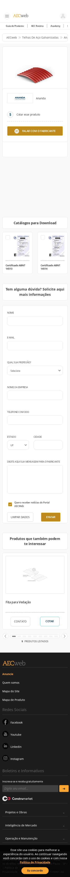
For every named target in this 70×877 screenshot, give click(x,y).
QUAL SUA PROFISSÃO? (19, 362)
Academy (55, 26)
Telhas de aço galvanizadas (40, 37)
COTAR (50, 621)
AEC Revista (37, 26)
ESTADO (11, 436)
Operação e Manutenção (21, 838)
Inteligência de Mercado (21, 825)
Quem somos (10, 682)
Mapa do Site (10, 691)
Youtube (15, 734)
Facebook (16, 722)
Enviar (50, 517)
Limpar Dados (20, 517)
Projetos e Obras (16, 812)
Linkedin (16, 747)
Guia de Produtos (15, 26)
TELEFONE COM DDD (18, 412)
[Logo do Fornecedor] (20, 98)
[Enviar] (64, 788)
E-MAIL (10, 337)
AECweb (11, 37)
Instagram (17, 759)
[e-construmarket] (17, 798)
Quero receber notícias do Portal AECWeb (32, 504)
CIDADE (38, 436)
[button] (5, 636)
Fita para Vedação (18, 602)
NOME (10, 312)
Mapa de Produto (13, 700)
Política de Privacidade (35, 862)
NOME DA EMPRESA (17, 387)
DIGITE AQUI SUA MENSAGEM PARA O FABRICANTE (33, 461)
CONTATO (20, 621)
